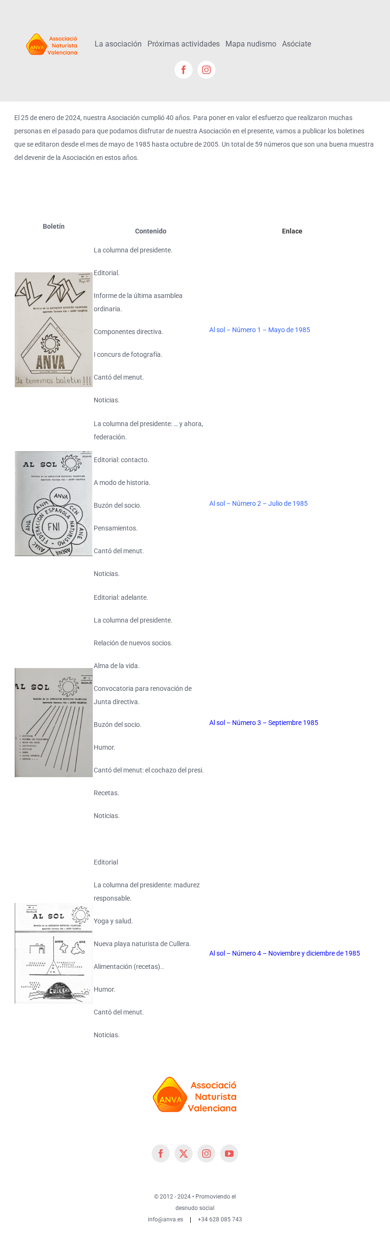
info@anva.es (165, 1219)
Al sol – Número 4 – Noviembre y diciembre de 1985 (284, 953)
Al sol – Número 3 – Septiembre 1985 (263, 722)
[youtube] (229, 1153)
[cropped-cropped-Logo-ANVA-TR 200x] (52, 32)
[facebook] (184, 70)
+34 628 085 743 (220, 1219)
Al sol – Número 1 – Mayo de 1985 (259, 330)
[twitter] (184, 1153)
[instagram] (206, 70)
